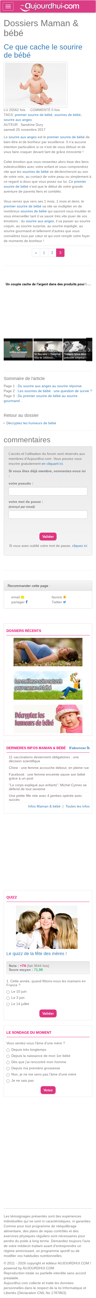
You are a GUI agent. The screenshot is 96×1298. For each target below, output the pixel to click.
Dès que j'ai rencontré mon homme (38, 1062)
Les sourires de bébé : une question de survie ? (55, 391)
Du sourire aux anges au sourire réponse (50, 386)
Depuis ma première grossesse (35, 1068)
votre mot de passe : (26, 504)
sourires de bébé (67, 115)
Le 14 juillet (20, 1004)
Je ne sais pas (22, 1080)
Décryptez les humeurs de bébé (31, 423)
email (16, 597)
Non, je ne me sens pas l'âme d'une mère (43, 1074)
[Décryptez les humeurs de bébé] (48, 719)
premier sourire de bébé (33, 115)
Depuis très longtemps (28, 1050)
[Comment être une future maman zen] (48, 652)
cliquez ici (79, 546)
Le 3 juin (18, 998)
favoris (57, 597)
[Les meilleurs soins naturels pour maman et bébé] (48, 685)
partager (18, 602)
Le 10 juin (19, 991)
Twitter (57, 602)
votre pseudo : (21, 483)
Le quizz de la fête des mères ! (36, 953)
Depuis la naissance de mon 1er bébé (40, 1056)
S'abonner (78, 748)
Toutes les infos (77, 806)
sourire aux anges (18, 120)
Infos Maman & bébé (44, 806)
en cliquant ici (52, 464)
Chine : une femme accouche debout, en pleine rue (49, 768)
